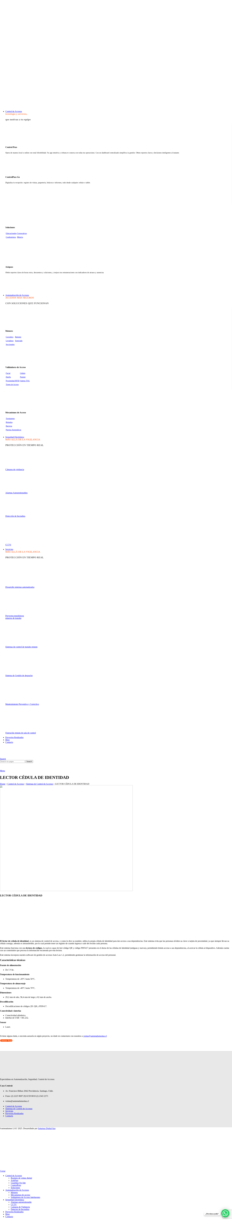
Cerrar (2, 1171)
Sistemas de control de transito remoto (21, 647)
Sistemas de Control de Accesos (39, 784)
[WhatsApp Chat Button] (225, 1213)
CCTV (8, 545)
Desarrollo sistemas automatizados (19, 587)
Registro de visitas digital (21, 1178)
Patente (23, 377)
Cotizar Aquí (6, 1040)
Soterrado (18, 341)
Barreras (9, 426)
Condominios (11, 237)
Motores (14, 1192)
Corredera (9, 337)
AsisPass (14, 1180)
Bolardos (9, 422)
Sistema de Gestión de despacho (19, 675)
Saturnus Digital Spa (46, 1128)
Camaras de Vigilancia (20, 1207)
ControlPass (16, 1185)
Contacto (9, 1116)
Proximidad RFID (12, 381)
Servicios (9, 1111)
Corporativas (22, 233)
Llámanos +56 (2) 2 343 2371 (116, 98)
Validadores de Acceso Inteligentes (25, 1197)
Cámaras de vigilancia (14, 469)
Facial (8, 373)
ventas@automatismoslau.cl (10, 88)
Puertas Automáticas (13, 430)
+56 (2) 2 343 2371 (7, 94)
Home (2, 784)
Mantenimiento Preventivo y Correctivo (22, 704)
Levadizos (9, 341)
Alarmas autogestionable (21, 1202)
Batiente (18, 337)
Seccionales (10, 344)
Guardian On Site (18, 1183)
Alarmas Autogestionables (16, 493)
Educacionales (11, 233)
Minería (20, 237)
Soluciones (15, 1188)
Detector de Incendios (20, 1209)
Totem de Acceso (12, 385)
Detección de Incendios (15, 516)
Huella (8, 377)
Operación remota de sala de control (20, 733)
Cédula (22, 373)
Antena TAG (25, 381)
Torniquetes (10, 419)
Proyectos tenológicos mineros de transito (14, 617)
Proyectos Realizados (14, 1113)
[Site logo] (9, 107)
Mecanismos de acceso (20, 1195)
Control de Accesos (15, 784)
